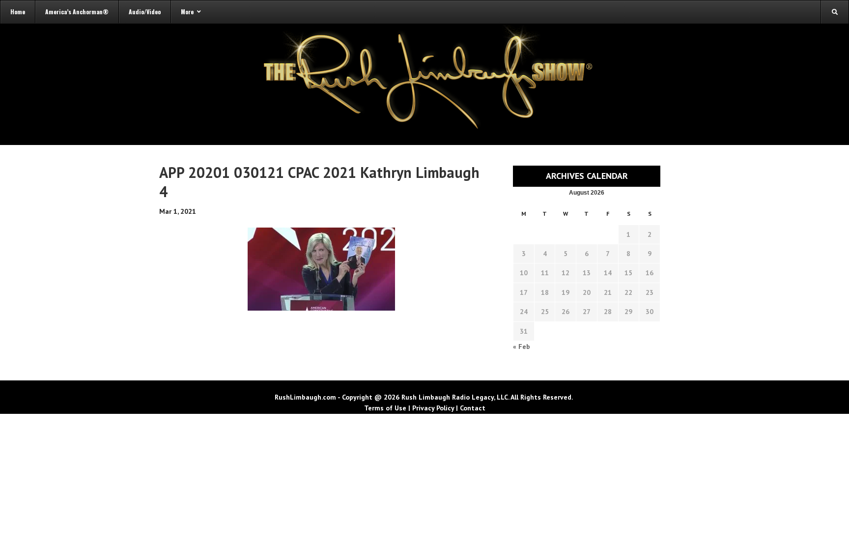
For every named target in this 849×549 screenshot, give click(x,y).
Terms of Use (385, 408)
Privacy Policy (433, 408)
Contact (472, 408)
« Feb (521, 346)
